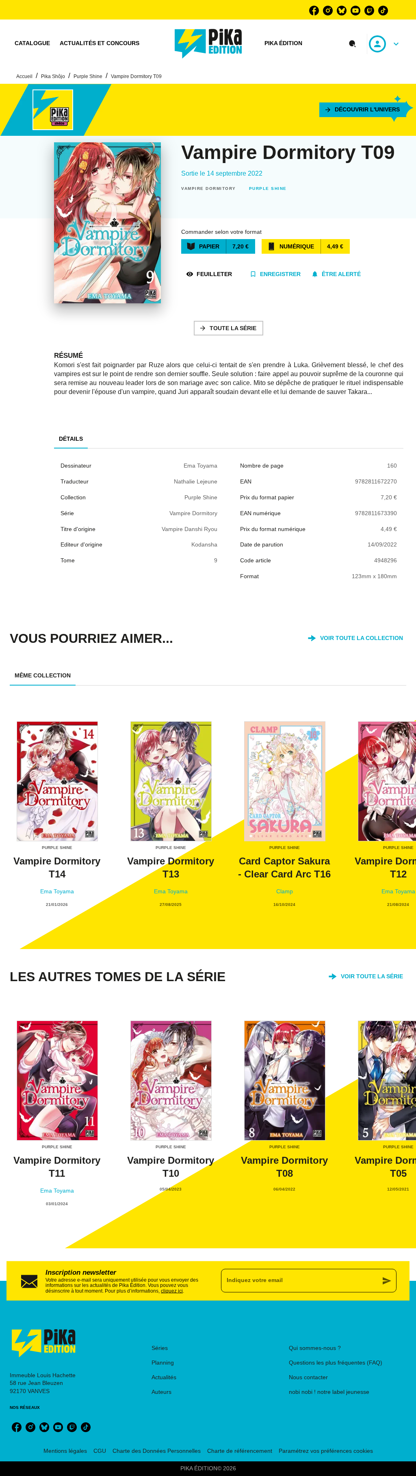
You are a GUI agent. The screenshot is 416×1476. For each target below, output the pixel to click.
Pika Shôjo (53, 76)
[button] (362, 109)
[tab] (32, 43)
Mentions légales (65, 1451)
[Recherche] (352, 44)
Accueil (24, 76)
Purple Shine (88, 76)
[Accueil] (208, 43)
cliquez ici (172, 1291)
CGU (99, 1451)
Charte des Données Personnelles (157, 1451)
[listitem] (314, 10)
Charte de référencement (239, 1451)
